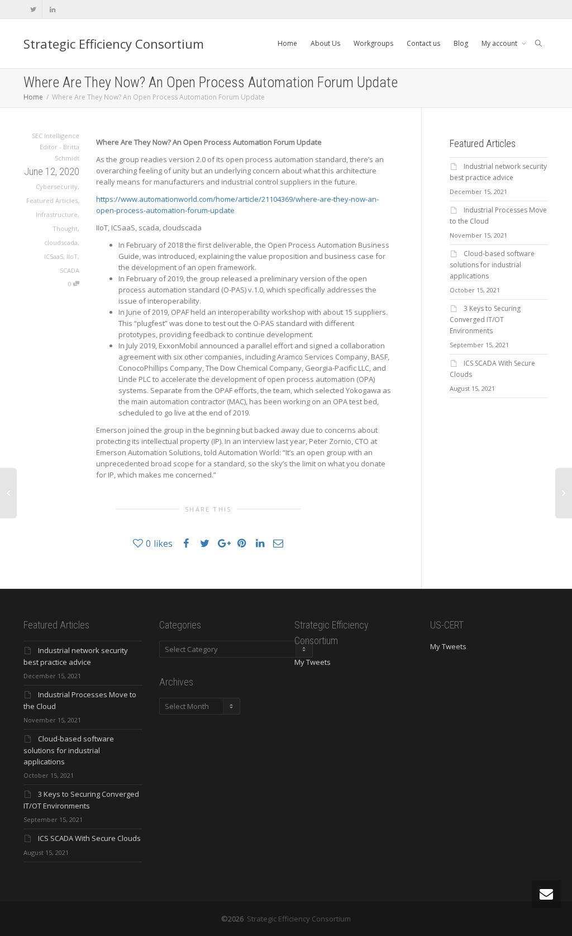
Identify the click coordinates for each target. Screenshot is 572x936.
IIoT (72, 256)
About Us (325, 43)
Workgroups (373, 43)
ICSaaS (53, 256)
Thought (65, 228)
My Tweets (312, 662)
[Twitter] (33, 9)
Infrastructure (57, 214)
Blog (461, 43)
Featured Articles (52, 200)
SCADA (69, 270)
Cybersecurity (57, 186)
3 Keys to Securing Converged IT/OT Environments (485, 319)
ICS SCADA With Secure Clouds (89, 838)
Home (287, 43)
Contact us (423, 43)
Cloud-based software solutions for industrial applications (492, 265)
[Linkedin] (52, 9)
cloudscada (61, 242)
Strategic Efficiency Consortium (113, 43)
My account (500, 43)
